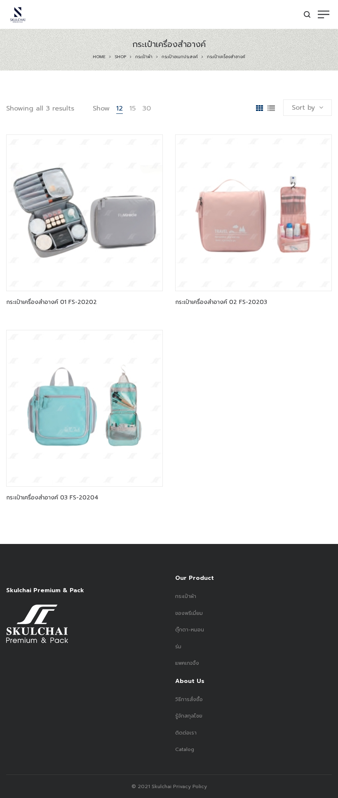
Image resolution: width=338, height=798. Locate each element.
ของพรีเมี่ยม (189, 613)
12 (119, 108)
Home (99, 57)
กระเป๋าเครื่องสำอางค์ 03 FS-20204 (52, 497)
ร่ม (178, 646)
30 (146, 108)
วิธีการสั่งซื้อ (189, 699)
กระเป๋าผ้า (144, 57)
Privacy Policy (189, 786)
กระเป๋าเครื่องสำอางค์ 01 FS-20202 (51, 302)
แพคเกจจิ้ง (187, 663)
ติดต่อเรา (186, 733)
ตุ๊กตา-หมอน (189, 629)
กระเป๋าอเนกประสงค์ (180, 57)
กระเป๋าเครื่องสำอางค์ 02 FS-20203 (221, 302)
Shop (120, 57)
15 (132, 108)
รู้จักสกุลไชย (188, 716)
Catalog (184, 749)
